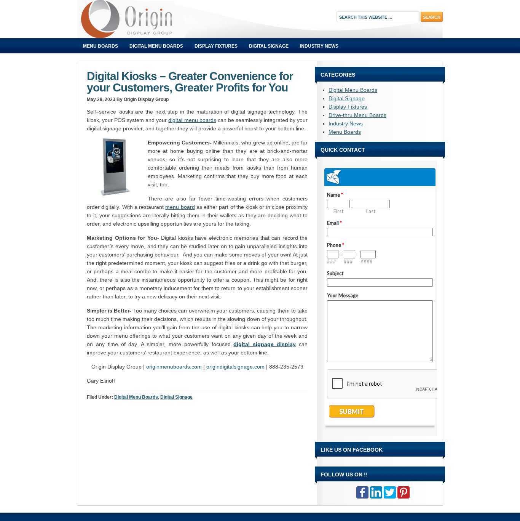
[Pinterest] (403, 492)
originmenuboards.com (174, 367)
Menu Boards (100, 46)
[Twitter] (390, 492)
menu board (180, 207)
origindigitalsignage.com (235, 367)
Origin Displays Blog (163, 19)
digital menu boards (192, 120)
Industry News (319, 46)
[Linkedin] (376, 492)
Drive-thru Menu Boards (357, 115)
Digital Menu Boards (156, 46)
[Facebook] (362, 492)
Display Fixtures (216, 46)
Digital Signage (269, 46)
